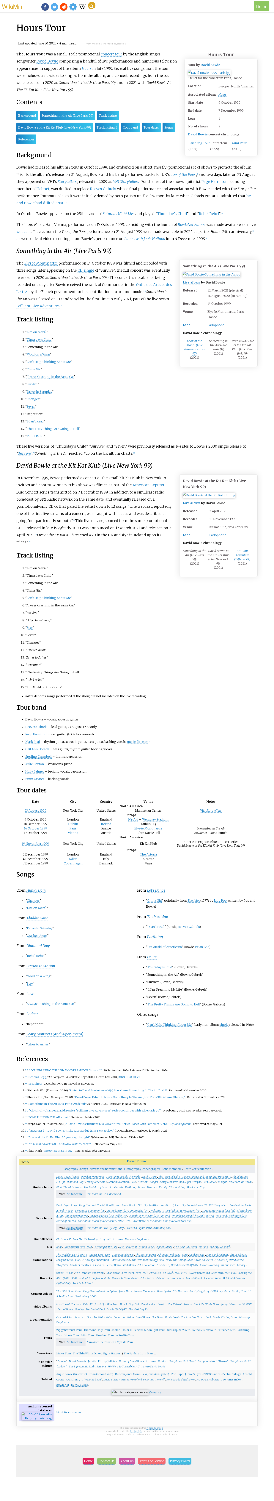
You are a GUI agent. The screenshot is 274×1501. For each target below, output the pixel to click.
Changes (33, 399)
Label (187, 325)
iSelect (203, 1265)
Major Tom (63, 1353)
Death (187, 1169)
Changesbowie (238, 1254)
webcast (23, 231)
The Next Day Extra (185, 1247)
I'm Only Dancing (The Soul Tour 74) (193, 1216)
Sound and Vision (124, 1317)
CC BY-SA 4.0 (136, 1431)
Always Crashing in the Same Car (50, 377)
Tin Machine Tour (99, 1342)
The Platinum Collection (89, 1273)
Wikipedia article (155, 1427)
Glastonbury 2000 (86, 1296)
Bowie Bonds (79, 1384)
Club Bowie (129, 1265)
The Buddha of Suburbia (98, 1187)
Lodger (32, 1014)
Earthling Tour (199, 143)
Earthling (155, 937)
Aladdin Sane (37, 918)
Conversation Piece (179, 1278)
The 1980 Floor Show (68, 1291)
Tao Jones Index (231, 1379)
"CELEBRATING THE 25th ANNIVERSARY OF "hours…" (66, 1070)
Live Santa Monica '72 (194, 1205)
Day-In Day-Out (129, 1304)
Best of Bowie (113, 1265)
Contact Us (106, 1461)
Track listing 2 (107, 127)
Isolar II (127, 1330)
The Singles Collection (96, 1260)
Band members (172, 1169)
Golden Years (196, 1254)
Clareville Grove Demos (125, 1278)
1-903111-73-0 (134, 1077)
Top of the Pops (183, 174)
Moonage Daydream (137, 1239)
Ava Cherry (73, 1379)
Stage (73, 1205)
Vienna (73, 833)
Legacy (241, 1265)
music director (137, 742)
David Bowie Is (77, 1361)
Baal (59, 1247)
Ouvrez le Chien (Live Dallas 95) (108, 1216)
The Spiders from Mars (139, 1353)
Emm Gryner (34, 779)
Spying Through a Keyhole (94, 1278)
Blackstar (192, 1187)
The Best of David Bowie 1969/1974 (193, 1260)
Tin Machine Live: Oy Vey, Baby (105, 1228)
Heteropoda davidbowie (180, 1379)
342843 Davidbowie (207, 1379)
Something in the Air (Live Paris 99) (67, 115)
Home (88, 1461)
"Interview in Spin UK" (58, 1150)
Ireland (106, 824)
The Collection (146, 1265)
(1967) (67, 1176)
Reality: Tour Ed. (241, 1291)
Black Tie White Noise (69, 1187)
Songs (168, 127)
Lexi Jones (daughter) (155, 1374)
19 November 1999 (35, 843)
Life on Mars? (36, 332)
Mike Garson (34, 764)
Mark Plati (32, 742)
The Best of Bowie (145, 1254)
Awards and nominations (106, 1169)
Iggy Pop (220, 900)
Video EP (88, 1304)
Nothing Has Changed (222, 1265)
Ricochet (80, 1317)
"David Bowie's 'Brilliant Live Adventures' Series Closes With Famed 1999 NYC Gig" (120, 1124)
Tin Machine (157, 916)
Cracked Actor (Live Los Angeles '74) (127, 1210)
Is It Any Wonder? (220, 1247)
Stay (30, 627)
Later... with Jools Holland (144, 238)
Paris (73, 828)
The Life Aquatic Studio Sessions (87, 1366)
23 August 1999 (35, 810)
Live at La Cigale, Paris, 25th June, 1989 (148, 1228)
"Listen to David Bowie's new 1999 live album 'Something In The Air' (114, 1090)
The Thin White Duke (87, 1353)
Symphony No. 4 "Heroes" (213, 1361)
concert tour (111, 54)
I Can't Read (35, 421)
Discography (70, 1169)
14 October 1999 (35, 828)
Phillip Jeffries (107, 1361)
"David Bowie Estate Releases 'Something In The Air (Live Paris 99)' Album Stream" (129, 1097)
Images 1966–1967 (99, 1254)
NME (164, 1090)
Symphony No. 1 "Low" (182, 1361)
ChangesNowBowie (76, 1216)
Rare (185, 1254)
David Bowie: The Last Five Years (184, 1317)
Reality (163, 1187)
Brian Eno (202, 947)
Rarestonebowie (120, 1260)
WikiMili (12, 6)
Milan (73, 859)
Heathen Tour (105, 1335)
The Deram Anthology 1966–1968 (151, 1260)
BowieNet (62, 1384)
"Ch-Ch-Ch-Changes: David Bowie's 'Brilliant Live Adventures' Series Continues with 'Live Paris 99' (95, 1110)
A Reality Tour (64, 1210)
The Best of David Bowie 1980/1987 (177, 1265)
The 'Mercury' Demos (153, 1278)
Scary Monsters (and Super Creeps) (180, 1182)
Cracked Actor (37, 936)
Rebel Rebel (209, 214)
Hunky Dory (36, 890)
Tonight (222, 1182)
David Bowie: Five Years (149, 1317)
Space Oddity (164, 1247)
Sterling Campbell (38, 756)
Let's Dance (156, 890)
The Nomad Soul (92, 1379)
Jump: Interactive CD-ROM (236, 1304)
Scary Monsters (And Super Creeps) (54, 1034)
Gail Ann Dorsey (37, 749)
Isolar (116, 1330)
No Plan (203, 1247)
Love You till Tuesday (85, 1239)
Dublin (73, 824)
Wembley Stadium (155, 819)
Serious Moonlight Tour (149, 1330)
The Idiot (194, 900)
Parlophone (215, 325)
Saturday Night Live (119, 214)
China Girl (34, 369)
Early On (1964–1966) (68, 1260)
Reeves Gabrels (103, 189)
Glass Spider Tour (178, 1330)
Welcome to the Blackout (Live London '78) (175, 1210)
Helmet (43, 189)
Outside (118, 1187)
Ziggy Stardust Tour (69, 1330)
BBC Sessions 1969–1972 (78, 1247)
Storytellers (67, 181)
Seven (31, 406)
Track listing (108, 115)
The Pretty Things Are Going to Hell (53, 429)
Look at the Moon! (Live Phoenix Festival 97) (195, 347)
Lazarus (118, 1239)
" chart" (59, 1144)
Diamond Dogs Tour (97, 1330)
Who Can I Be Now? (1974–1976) (168, 1273)
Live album (191, 282)
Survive (32, 384)
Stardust (162, 1361)
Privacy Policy (180, 1461)
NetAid (133, 819)
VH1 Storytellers (126, 181)
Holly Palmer (34, 771)
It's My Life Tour (122, 1342)
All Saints (98, 1265)
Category (155, 1392)
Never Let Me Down (240, 1182)
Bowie (62, 1361)
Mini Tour (239, 143)
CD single (86, 270)
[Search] (91, 5)
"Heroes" (143, 1182)
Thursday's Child (172, 214)
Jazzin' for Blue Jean (106, 1304)
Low (30, 993)
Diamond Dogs (38, 945)
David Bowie (210, 65)
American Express (148, 485)
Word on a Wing (38, 354)
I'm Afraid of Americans (165, 947)
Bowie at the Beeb (240, 1205)
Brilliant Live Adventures (38, 306)
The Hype (177, 1374)
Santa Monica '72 (131, 1205)
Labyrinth (105, 1239)
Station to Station (40, 966)
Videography (151, 1169)
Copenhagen (73, 863)
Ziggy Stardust (112, 1353)
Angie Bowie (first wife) (71, 1374)
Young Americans (96, 1182)
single (224, 1024)
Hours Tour (71, 1335)
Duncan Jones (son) (127, 1374)
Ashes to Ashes (38, 1044)
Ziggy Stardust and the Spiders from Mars (107, 1291)
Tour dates (151, 127)
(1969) (92, 1176)
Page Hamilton (214, 181)
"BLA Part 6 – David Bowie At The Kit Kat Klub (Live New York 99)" (72, 1130)
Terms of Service (152, 1461)
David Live (62, 1205)
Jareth (92, 1361)
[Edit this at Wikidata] (37, 1418)
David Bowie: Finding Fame (221, 1317)
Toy (202, 1187)
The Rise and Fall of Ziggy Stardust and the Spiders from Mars (194, 1176)
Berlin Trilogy (231, 1374)
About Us (127, 1461)
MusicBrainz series (68, 1412)
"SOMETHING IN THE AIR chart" (48, 1117)
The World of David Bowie (71, 1254)
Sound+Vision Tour (204, 1330)
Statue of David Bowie (131, 1361)
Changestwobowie (169, 1254)
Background (27, 115)
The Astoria (148, 854)
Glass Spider (173, 1205)
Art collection (202, 1169)
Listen (261, 6)
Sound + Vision (64, 1273)
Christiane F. (63, 1239)
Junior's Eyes (193, 1374)
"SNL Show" (35, 1083)
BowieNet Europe (192, 224)
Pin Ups (60, 1182)
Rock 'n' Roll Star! (82, 1283)
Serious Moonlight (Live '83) (218, 1210)
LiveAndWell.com (154, 1205)
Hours (222, 94)
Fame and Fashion (217, 1254)
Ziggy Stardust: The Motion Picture (99, 1205)
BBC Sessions (212, 1374)
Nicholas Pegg (36, 1077)
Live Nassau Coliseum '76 (90, 1210)
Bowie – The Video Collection (175, 1304)
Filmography (132, 1169)
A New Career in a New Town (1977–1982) (213, 1273)
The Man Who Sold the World (123, 1176)
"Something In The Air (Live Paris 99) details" (57, 1104)
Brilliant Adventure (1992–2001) (242, 555)
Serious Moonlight (144, 1291)
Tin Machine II (112, 1194)
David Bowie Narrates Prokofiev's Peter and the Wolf (134, 1379)
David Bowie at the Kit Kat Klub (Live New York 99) (54, 127)
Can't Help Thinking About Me (49, 362)
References (26, 139)
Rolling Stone (183, 1124)
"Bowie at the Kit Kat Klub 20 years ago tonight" (58, 1137)
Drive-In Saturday (39, 391)
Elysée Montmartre (41, 263)
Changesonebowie (122, 1254)
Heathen (152, 1187)
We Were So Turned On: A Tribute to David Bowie (136, 1366)
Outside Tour (226, 1330)
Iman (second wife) (101, 1374)
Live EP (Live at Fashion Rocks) (137, 1247)
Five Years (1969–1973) (135, 1273)
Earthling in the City (105, 1247)
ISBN (121, 1077)
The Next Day (177, 1187)
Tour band (130, 127)
